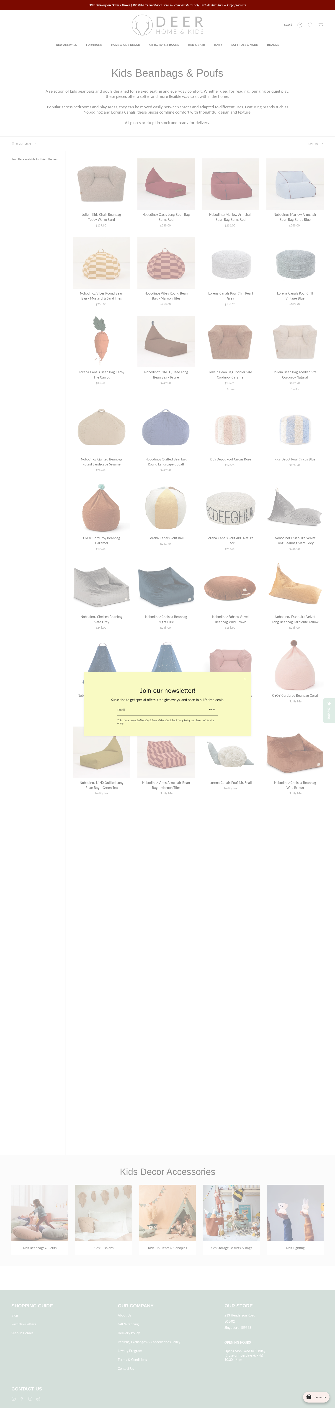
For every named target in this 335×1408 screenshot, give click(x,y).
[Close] (244, 679)
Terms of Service (205, 720)
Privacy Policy (182, 720)
